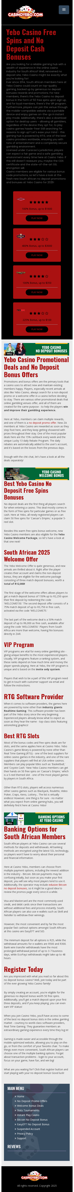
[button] (64, 9)
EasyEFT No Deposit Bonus (33, 1124)
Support (21, 1138)
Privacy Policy (25, 1133)
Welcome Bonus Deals (30, 1105)
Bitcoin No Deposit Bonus (32, 1119)
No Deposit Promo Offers (32, 1101)
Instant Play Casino (28, 1115)
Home (20, 1096)
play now (36, 218)
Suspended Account (28, 1129)
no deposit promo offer (42, 422)
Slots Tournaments (28, 1110)
